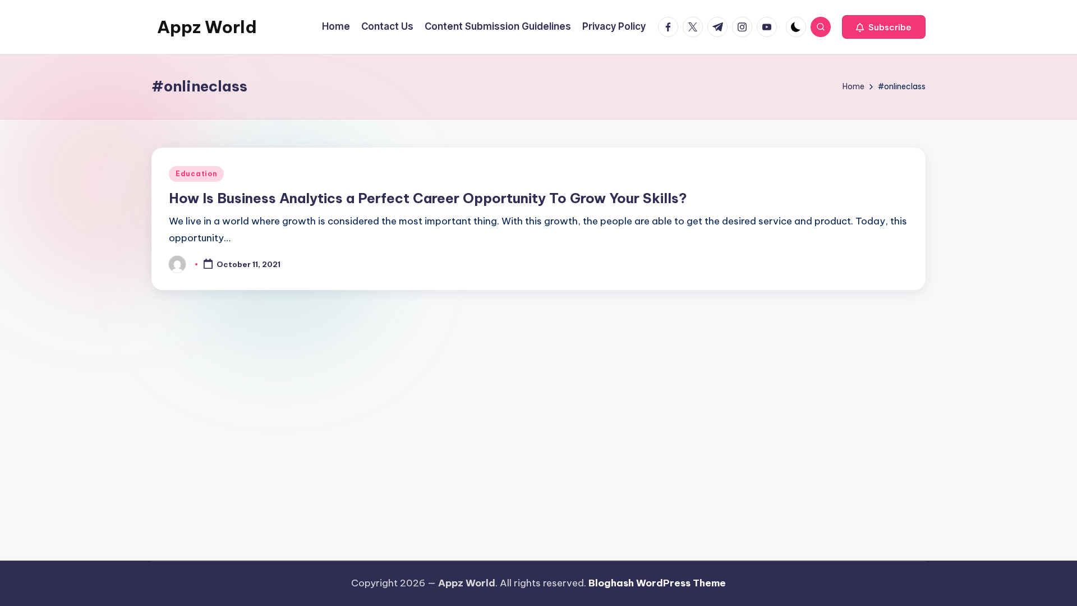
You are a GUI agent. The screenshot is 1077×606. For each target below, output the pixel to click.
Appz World (207, 27)
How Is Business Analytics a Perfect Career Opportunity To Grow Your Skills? (428, 198)
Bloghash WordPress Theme (657, 583)
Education (196, 173)
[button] (884, 27)
